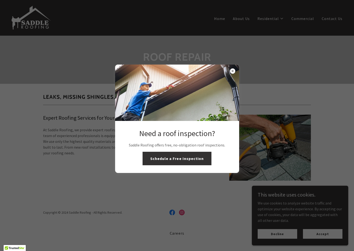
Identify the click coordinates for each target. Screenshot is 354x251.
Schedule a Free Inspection (176, 158)
